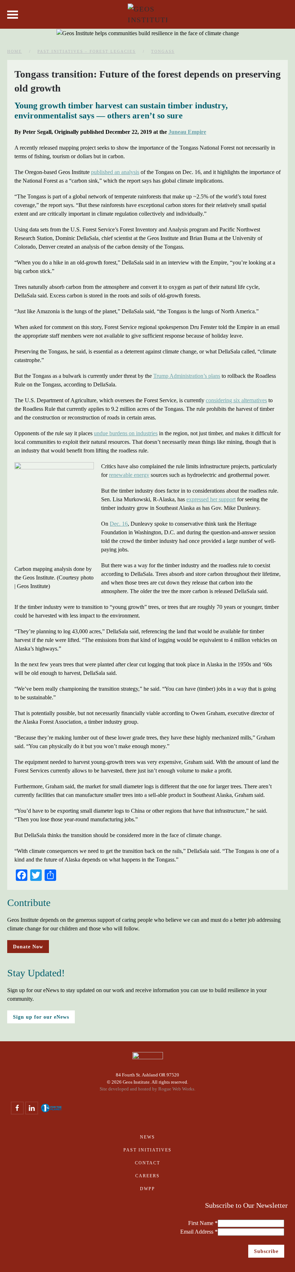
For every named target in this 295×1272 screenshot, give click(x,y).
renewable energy (129, 475)
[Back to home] (147, 14)
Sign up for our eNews (41, 1017)
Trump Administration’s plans (186, 376)
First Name (203, 1223)
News (147, 1137)
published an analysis (115, 172)
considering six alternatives (236, 400)
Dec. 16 (119, 524)
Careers (147, 1175)
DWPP (147, 1188)
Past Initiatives (147, 1150)
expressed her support (211, 499)
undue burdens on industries (126, 433)
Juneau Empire (187, 132)
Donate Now (28, 946)
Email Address (199, 1232)
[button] (12, 14)
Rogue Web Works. (176, 1089)
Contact (147, 1162)
